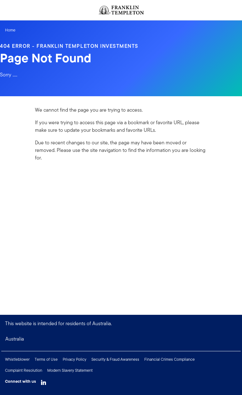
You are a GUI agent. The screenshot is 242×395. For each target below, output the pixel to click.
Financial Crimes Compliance (169, 359)
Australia (14, 338)
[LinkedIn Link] (43, 380)
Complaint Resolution (23, 370)
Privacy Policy (74, 359)
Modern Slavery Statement (70, 370)
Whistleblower (17, 359)
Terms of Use (46, 359)
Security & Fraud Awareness (115, 359)
